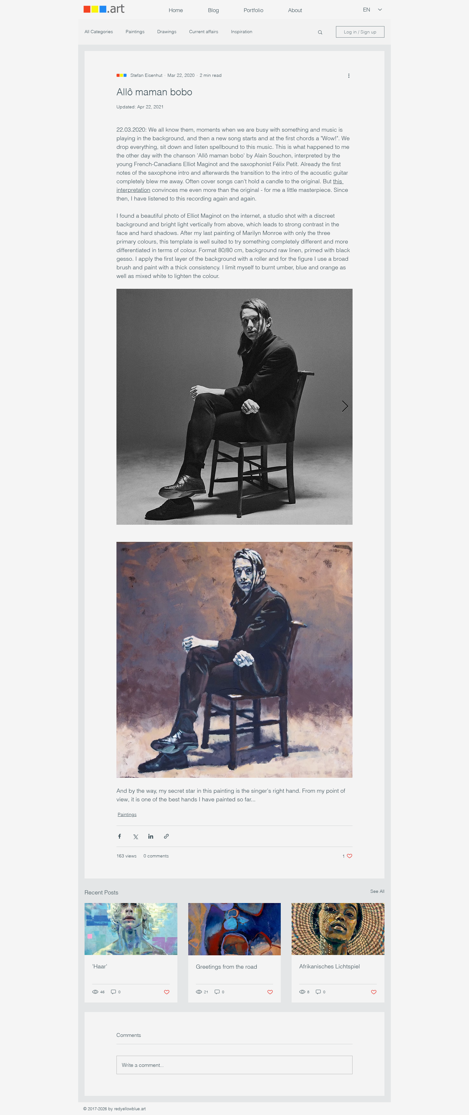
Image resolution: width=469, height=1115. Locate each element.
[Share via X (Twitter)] (135, 836)
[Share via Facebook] (119, 836)
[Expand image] (234, 407)
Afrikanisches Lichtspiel (329, 966)
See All (377, 891)
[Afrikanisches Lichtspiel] (338, 929)
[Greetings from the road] (234, 929)
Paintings (135, 31)
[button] (253, 10)
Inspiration (241, 31)
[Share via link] (166, 836)
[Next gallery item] (345, 407)
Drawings (166, 31)
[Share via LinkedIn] (151, 836)
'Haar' (99, 966)
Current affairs (203, 31)
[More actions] (349, 75)
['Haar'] (131, 929)
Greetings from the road (226, 966)
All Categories (99, 31)
